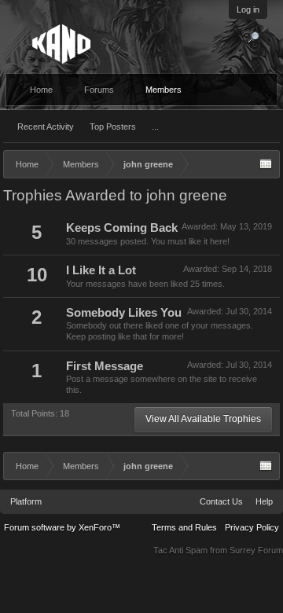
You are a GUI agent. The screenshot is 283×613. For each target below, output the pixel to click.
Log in (248, 9)
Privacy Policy (252, 527)
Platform (26, 501)
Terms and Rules (184, 527)
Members (163, 89)
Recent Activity (45, 126)
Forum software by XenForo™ (62, 527)
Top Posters (113, 126)
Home (41, 89)
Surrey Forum (256, 550)
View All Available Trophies (203, 418)
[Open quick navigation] (265, 164)
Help (264, 501)
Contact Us (221, 501)
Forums (99, 89)
